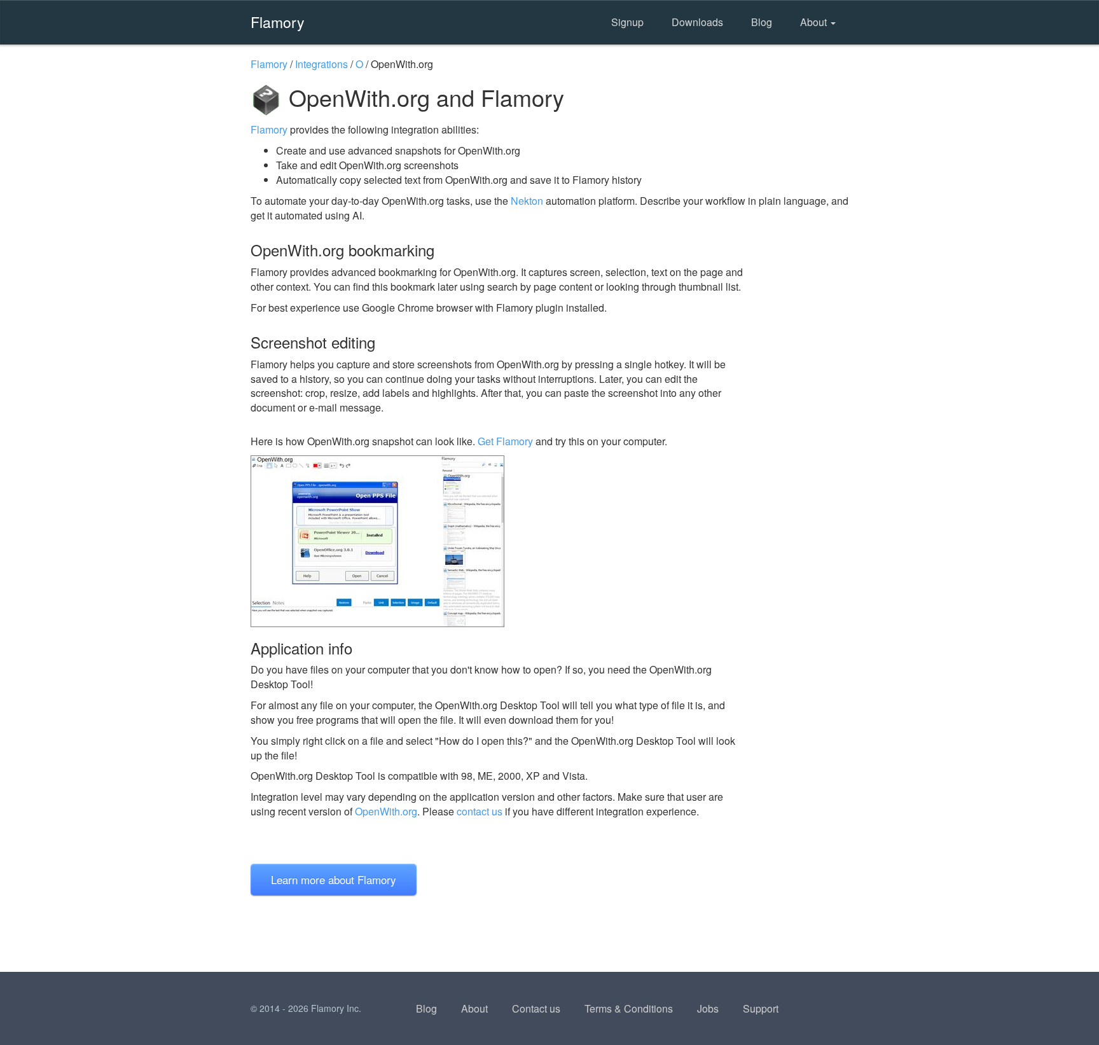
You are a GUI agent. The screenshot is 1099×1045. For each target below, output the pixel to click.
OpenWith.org (386, 811)
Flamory (278, 21)
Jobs (708, 1008)
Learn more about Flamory (333, 879)
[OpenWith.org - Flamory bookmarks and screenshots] (498, 541)
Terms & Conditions (628, 1008)
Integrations (321, 64)
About (814, 22)
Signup (627, 22)
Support (760, 1008)
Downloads (697, 22)
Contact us (536, 1008)
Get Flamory (505, 441)
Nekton (527, 200)
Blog (761, 22)
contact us (479, 811)
